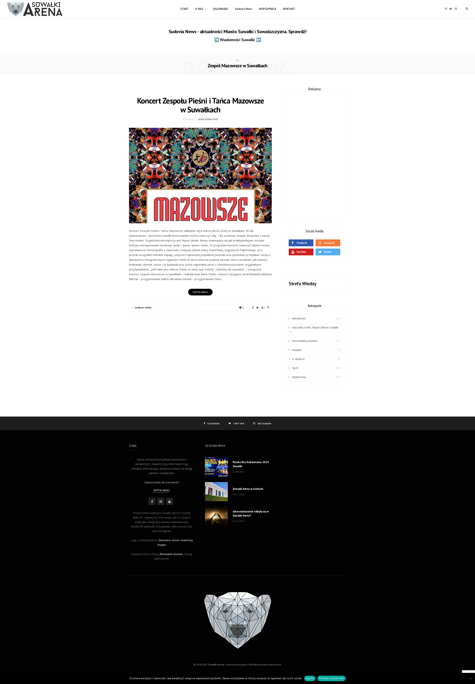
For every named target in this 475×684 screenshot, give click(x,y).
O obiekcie (298, 359)
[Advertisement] (314, 153)
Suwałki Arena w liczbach (248, 489)
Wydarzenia (299, 377)
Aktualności (299, 318)
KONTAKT (289, 9)
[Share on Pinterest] (268, 307)
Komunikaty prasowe (304, 341)
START (184, 9)
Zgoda (309, 678)
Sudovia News (243, 9)
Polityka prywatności (331, 678)
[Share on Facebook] (253, 307)
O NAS (199, 9)
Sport (295, 368)
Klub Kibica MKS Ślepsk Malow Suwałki (315, 327)
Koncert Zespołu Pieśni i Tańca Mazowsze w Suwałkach (200, 105)
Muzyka (296, 350)
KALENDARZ (220, 9)
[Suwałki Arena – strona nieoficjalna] (35, 9)
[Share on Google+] (263, 307)
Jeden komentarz (208, 119)
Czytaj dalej (162, 490)
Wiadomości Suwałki (237, 39)
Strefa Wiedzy (302, 283)
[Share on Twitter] (257, 307)
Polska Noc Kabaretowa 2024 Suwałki (251, 464)
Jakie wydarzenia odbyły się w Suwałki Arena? (251, 513)
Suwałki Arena (143, 307)
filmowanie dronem (171, 554)
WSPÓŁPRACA (267, 9)
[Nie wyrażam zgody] (470, 678)
